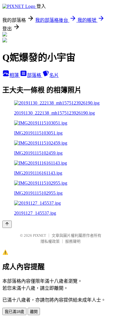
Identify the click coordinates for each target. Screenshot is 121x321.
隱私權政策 (50, 241)
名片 (54, 75)
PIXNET (39, 235)
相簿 (14, 75)
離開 (34, 312)
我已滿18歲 (14, 312)
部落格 (34, 75)
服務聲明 (72, 241)
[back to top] (7, 224)
